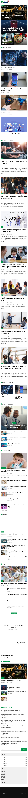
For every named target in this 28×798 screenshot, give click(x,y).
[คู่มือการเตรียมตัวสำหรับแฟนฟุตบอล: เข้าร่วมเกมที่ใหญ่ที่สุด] (14, 574)
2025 (3, 768)
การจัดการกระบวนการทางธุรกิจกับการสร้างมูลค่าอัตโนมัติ (13, 332)
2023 (3, 774)
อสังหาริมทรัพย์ (13, 613)
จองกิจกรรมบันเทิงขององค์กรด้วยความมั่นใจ (16, 486)
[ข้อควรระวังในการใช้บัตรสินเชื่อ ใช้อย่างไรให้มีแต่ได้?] (14, 524)
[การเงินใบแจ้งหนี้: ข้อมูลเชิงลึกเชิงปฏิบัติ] (4, 552)
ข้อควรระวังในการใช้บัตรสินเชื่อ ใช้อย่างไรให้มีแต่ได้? (12, 534)
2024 (3, 771)
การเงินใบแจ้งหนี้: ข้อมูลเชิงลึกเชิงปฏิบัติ (15, 551)
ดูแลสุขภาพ (14, 423)
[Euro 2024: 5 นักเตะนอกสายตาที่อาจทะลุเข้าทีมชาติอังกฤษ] (14, 185)
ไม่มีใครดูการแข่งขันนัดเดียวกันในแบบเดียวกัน (11, 680)
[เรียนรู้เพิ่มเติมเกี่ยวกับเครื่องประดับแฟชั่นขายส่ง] (4, 482)
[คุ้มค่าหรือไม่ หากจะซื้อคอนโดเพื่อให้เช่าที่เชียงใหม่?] (14, 620)
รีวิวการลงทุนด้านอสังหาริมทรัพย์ (21, 643)
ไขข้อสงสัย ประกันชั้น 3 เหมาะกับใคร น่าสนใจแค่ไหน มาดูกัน (17, 540)
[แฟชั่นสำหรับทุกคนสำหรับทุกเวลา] (4, 500)
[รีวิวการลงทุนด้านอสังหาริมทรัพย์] (21, 636)
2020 (3, 783)
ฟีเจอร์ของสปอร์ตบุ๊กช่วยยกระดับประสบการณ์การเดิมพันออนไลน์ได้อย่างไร (12, 30)
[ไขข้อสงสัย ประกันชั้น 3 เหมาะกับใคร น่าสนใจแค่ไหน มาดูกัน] (4, 541)
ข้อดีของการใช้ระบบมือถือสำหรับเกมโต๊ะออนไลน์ (11, 737)
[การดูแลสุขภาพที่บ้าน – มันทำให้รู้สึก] (4, 433)
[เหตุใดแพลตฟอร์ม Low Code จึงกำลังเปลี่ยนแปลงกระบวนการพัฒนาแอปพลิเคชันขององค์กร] (14, 57)
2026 (3, 754)
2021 (3, 780)
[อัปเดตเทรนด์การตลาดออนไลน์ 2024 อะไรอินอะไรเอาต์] (14, 124)
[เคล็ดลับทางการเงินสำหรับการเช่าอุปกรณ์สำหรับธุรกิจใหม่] (4, 547)
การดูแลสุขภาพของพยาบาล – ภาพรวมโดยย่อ (16, 437)
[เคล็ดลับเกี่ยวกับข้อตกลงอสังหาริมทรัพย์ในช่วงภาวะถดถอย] (7, 636)
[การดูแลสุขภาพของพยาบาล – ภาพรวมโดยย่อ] (4, 439)
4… (8, 600)
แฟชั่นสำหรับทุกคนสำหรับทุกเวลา (14, 499)
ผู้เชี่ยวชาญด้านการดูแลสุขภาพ (13, 443)
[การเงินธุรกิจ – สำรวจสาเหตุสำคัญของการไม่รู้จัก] (4, 558)
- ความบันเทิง (3, 467)
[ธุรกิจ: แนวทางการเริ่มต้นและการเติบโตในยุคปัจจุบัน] (14, 150)
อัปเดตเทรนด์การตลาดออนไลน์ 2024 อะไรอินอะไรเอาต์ (13, 134)
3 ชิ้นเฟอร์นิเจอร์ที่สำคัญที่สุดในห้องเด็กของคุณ (17, 594)
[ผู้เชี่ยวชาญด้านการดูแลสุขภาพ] (4, 445)
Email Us (14, 790)
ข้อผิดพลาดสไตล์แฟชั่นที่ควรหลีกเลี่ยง (15, 492)
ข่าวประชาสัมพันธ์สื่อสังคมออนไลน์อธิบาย (16, 606)
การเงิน (2, 531)
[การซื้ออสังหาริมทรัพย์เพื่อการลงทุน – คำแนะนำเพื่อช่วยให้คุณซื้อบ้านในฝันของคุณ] (7, 649)
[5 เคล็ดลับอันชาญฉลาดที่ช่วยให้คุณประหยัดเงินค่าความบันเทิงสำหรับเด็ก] (14, 461)
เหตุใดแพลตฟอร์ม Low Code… (8, 67)
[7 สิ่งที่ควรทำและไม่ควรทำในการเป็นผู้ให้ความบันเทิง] (4, 506)
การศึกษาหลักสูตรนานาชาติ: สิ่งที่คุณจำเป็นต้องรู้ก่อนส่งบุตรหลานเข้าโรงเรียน (13, 266)
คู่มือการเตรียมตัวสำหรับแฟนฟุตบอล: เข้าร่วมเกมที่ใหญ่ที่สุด (14, 583)
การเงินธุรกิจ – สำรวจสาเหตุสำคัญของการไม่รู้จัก (17, 557)
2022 (3, 777)
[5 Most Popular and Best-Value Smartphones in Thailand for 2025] (14, 79)
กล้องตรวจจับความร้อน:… (6, 112)
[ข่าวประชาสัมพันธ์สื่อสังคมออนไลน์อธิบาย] (4, 607)
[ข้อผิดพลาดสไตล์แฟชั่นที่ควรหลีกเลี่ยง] (4, 494)
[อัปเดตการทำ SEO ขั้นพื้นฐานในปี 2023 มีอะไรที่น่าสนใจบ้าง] (14, 219)
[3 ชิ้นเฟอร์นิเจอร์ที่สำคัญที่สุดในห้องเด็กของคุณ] (4, 596)
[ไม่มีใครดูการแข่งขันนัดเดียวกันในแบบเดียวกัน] (14, 12)
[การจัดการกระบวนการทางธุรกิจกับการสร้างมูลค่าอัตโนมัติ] (14, 320)
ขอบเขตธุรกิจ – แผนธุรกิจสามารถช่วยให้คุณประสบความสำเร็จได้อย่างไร (13, 367)
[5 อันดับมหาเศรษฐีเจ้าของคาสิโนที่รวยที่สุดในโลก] (4, 590)
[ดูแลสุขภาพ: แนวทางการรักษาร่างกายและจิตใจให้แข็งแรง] (14, 418)
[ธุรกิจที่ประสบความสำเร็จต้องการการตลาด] (14, 287)
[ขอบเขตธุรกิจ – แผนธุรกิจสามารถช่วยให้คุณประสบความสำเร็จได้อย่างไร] (14, 355)
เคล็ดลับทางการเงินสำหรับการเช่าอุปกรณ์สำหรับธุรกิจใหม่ (16, 546)
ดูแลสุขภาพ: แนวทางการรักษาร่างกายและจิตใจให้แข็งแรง (14, 426)
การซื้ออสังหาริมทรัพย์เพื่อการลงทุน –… (7, 656)
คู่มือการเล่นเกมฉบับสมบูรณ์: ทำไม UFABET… (6, 41)
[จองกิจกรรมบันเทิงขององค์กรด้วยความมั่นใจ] (4, 488)
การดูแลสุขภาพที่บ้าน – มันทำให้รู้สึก (15, 431)
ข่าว (2, 580)
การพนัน (2, 5)
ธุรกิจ (2, 158)
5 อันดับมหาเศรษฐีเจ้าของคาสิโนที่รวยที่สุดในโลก (16, 589)
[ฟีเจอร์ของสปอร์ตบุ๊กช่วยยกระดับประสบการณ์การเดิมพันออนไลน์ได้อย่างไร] (14, 26)
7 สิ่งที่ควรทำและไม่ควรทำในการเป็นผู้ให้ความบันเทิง (17, 505)
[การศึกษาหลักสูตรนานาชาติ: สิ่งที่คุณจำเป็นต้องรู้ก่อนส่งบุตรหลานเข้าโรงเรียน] (14, 254)
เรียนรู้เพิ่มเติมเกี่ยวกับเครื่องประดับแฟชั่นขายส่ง (17, 480)
